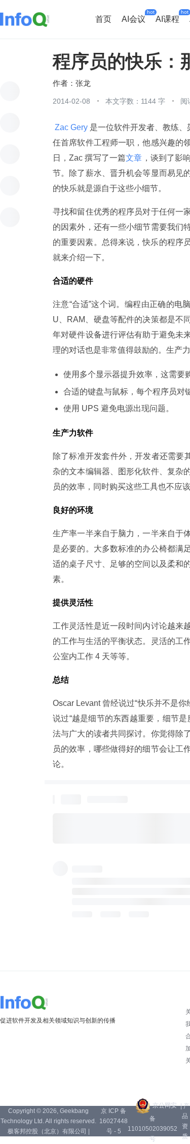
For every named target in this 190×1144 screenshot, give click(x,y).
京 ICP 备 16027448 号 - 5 (113, 1121)
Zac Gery (71, 127)
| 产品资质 (184, 1121)
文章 (134, 157)
